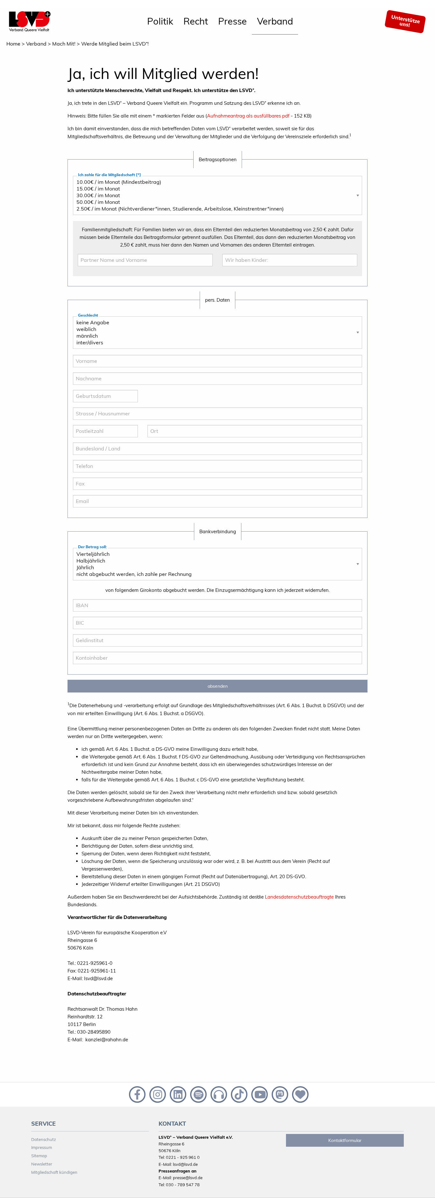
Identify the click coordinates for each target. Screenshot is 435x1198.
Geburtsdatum (92, 403)
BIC (81, 630)
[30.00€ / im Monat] (215, 195)
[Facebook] (136, 1094)
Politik (160, 21)
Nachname (88, 386)
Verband (275, 21)
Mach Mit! (63, 43)
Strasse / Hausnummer (99, 421)
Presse (232, 21)
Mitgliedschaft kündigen (54, 1172)
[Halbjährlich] (215, 560)
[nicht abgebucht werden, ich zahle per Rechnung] (215, 574)
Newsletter (41, 1163)
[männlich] (215, 336)
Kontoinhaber (90, 665)
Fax (81, 491)
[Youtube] (259, 1094)
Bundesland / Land (95, 456)
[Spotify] (198, 1094)
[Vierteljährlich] (215, 554)
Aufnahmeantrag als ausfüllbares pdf (248, 116)
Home (13, 43)
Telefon (85, 473)
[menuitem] (160, 22)
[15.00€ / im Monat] (215, 188)
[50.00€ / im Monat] (215, 202)
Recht (195, 21)
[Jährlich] (215, 567)
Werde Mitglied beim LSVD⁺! (115, 43)
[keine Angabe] (215, 322)
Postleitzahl (89, 438)
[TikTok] (238, 1094)
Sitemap (39, 1155)
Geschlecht (88, 315)
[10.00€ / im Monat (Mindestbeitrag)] (215, 182)
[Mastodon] (279, 1094)
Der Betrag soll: (92, 546)
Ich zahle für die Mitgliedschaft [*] (109, 174)
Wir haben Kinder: (244, 267)
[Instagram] (157, 1094)
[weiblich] (215, 329)
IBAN (83, 612)
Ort (156, 438)
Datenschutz (43, 1139)
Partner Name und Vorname (109, 267)
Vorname (86, 368)
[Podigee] (218, 1094)
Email (83, 508)
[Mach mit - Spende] (299, 1094)
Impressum (41, 1147)
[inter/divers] (215, 342)
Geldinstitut (89, 647)
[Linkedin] (177, 1094)
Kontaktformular (344, 1140)
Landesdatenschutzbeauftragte (299, 897)
